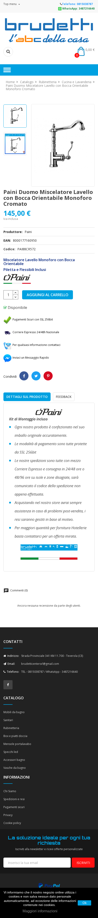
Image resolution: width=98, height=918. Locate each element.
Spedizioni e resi (14, 799)
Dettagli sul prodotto (27, 396)
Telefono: (12, 671)
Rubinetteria (11, 728)
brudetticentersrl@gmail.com (40, 664)
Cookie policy (12, 823)
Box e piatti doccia (15, 736)
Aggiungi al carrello (47, 294)
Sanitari (8, 720)
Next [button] (15, 153)
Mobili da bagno (14, 712)
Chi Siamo (9, 791)
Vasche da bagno (14, 768)
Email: (11, 663)
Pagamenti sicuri (14, 807)
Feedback (64, 396)
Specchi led (10, 752)
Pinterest (48, 375)
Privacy (8, 815)
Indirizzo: (13, 655)
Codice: (9, 249)
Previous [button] (15, 109)
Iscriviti (83, 863)
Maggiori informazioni (40, 911)
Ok (85, 903)
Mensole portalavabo (17, 744)
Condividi (23, 375)
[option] (15, 116)
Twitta (36, 375)
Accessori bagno (14, 760)
